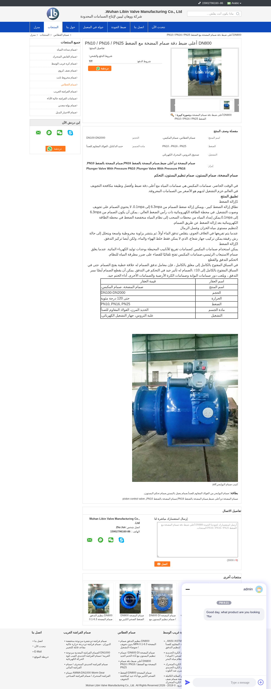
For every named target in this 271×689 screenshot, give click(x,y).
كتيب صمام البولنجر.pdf (225, 484)
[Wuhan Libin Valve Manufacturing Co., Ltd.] (53, 13)
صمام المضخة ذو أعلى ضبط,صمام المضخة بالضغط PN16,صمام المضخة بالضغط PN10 (192, 498)
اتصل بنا (139, 27)
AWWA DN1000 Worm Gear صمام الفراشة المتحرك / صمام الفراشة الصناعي (88, 674)
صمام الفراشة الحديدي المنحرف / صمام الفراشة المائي (87, 666)
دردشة (104, 68)
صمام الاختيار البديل (66, 112)
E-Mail (38, 651)
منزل (37, 27)
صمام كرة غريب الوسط (63, 63)
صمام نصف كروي (67, 70)
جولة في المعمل (93, 27)
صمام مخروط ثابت (66, 77)
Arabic (235, 3)
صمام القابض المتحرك (64, 56)
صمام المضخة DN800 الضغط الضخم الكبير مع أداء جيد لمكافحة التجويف (131, 619)
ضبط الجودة (118, 27)
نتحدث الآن (158, 27)
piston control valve (134, 498)
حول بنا (70, 27)
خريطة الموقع (41, 656)
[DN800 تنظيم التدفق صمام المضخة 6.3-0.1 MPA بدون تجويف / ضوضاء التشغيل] (98, 599)
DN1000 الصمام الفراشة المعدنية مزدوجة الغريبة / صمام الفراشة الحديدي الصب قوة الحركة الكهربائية (88, 655)
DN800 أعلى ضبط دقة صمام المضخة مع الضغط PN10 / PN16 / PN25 (138, 664)
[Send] (187, 682)
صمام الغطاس (61, 34)
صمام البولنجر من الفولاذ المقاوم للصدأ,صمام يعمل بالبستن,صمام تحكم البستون (187, 493)
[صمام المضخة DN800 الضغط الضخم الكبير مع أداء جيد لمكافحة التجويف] (130, 599)
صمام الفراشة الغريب (65, 91)
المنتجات (53, 27)
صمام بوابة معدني (67, 105)
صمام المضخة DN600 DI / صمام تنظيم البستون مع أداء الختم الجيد (162, 619)
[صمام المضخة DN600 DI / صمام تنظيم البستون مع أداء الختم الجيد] (162, 599)
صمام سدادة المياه (66, 49)
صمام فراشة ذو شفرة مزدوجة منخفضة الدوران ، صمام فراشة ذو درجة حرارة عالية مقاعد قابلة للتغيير (88, 644)
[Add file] (261, 682)
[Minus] (187, 589)
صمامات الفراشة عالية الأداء (61, 98)
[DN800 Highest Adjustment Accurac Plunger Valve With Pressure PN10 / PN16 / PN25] (205, 72)
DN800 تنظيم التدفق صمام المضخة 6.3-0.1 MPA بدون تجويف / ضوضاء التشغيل (138, 644)
